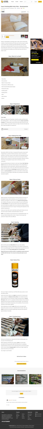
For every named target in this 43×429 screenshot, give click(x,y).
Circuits (17, 414)
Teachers (21, 1)
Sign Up (40, 1)
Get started (29, 415)
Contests (16, 1)
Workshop (12, 8)
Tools (15, 8)
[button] (28, 12)
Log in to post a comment (21, 407)
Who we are (29, 419)
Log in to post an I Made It (21, 363)
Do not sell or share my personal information (17, 427)
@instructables (38, 414)
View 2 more (24, 147)
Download (26, 129)
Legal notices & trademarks (29, 427)
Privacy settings (31, 425)
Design (17, 416)
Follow (7, 37)
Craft (17, 418)
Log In (36, 1)
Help (28, 416)
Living (23, 415)
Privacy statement (25, 425)
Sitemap (29, 418)
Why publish (30, 414)
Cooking (23, 414)
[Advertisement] (36, 51)
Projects (12, 1)
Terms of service (19, 425)
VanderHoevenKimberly (6, 8)
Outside (23, 416)
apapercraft (10, 400)
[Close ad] (42, 39)
